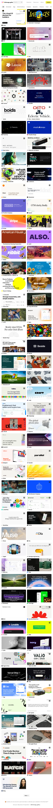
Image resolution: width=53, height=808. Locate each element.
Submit (48, 2)
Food (47, 7)
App (14, 7)
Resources (36, 2)
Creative (29, 7)
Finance (42, 7)
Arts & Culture (21, 7)
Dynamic (35, 7)
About (42, 2)
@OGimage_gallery (35, 804)
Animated (8, 7)
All (3, 7)
